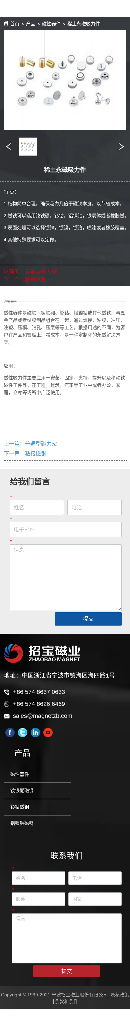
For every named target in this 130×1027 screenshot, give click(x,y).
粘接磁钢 (35, 279)
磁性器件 (51, 23)
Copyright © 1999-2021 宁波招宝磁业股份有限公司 (54, 994)
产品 (30, 23)
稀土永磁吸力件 (83, 23)
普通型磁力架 (41, 271)
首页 (14, 23)
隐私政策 (119, 994)
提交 (88, 619)
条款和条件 (66, 1001)
